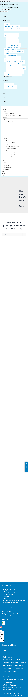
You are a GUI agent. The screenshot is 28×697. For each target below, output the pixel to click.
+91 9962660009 (8, 605)
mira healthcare (5, 1)
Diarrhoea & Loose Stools (14, 70)
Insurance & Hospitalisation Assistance (12, 115)
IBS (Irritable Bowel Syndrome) (16, 68)
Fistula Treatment (12, 39)
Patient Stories (6, 89)
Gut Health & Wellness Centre (15, 62)
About (6, 24)
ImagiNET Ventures (17, 695)
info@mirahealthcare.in (9, 608)
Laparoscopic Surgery (13, 58)
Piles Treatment (11, 37)
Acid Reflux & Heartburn (14, 64)
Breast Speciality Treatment (13, 74)
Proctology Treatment (11, 35)
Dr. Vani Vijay (8, 85)
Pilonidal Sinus (11, 43)
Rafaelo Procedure (10, 49)
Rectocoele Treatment (13, 45)
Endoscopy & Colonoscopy (14, 72)
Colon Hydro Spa (8, 682)
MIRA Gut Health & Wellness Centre (13, 665)
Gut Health (8, 60)
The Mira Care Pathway (11, 26)
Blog (4, 93)
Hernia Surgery (11, 55)
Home (4, 16)
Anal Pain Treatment (13, 47)
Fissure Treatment (12, 41)
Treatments (6, 31)
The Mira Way (6, 20)
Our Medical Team (10, 87)
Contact (5, 101)
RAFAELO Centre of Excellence (14, 51)
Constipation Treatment (14, 66)
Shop (4, 97)
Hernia (7, 53)
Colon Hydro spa (7, 76)
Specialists (5, 80)
